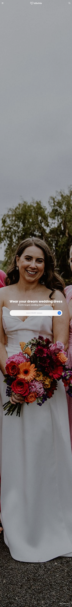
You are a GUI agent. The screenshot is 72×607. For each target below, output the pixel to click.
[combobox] (36, 313)
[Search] (69, 3)
